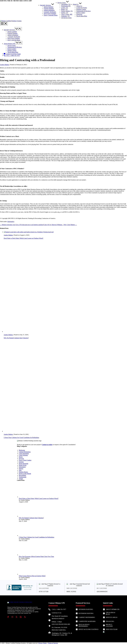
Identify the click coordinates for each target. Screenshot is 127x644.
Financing (79, 14)
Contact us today (47, 444)
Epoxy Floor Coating (25, 460)
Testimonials (22, 477)
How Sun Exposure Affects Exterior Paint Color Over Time (36, 556)
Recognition (22, 475)
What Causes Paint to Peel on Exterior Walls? (32, 576)
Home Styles (22, 465)
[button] (8, 617)
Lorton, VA (64, 7)
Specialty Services (45, 5)
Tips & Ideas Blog (81, 16)
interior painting (12, 31)
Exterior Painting (49, 8)
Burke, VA (64, 9)
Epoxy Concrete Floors (50, 15)
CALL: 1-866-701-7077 (12, 55)
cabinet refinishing (49, 10)
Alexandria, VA (65, 4)
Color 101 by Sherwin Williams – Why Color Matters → (60, 224)
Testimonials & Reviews (83, 11)
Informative (10, 221)
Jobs (20, 470)
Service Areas (61, 2)
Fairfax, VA (64, 12)
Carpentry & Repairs (50, 12)
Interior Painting (48, 7)
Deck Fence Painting (50, 13)
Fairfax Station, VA (67, 11)
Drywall (21, 458)
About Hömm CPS (9, 43)
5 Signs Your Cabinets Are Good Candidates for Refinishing (21, 437)
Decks (21, 457)
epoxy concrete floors (13, 40)
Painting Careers (81, 9)
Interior (21, 468)
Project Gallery (80, 12)
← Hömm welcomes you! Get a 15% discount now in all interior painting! (22, 224)
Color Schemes (23, 455)
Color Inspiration (24, 453)
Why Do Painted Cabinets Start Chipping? (16, 338)
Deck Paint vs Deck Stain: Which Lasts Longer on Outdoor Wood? (23, 238)
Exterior (21, 462)
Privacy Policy (42, 643)
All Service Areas (66, 17)
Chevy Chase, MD (66, 14)
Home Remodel (23, 463)
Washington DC (66, 6)
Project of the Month (25, 473)
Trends (21, 478)
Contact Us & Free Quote (13, 54)
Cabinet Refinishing (25, 452)
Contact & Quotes (81, 7)
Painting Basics (23, 472)
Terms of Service (53, 643)
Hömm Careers (11, 50)
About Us (76, 4)
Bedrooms (22, 450)
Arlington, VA (65, 16)
